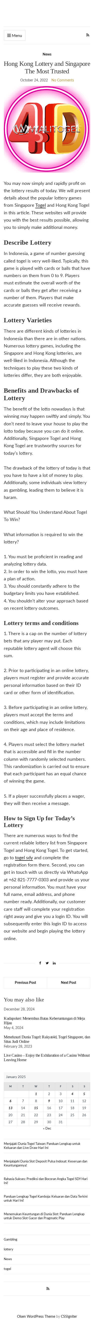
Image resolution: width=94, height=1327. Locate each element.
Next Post (68, 983)
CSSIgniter (69, 1316)
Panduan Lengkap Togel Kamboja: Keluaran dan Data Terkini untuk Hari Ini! (45, 1198)
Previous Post (25, 983)
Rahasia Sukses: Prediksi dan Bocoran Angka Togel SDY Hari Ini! (45, 1181)
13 (11, 1108)
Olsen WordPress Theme (36, 1316)
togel (7, 1269)
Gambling (10, 1239)
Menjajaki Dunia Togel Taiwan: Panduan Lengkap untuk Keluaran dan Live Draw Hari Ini (42, 1146)
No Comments (62, 80)
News (47, 54)
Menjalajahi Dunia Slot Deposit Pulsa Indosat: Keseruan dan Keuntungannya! (45, 1163)
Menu (16, 36)
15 (36, 1108)
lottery (8, 1249)
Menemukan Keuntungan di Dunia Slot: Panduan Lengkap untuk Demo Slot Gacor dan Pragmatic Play (44, 1216)
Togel (40, 205)
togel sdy (24, 858)
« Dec (47, 1128)
